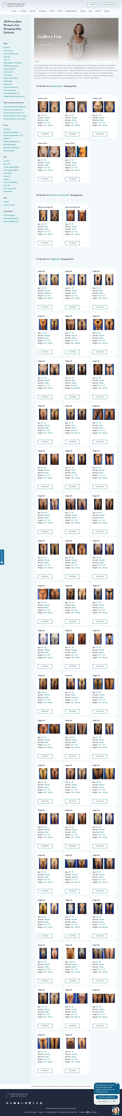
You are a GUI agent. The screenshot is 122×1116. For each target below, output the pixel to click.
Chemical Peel (9, 205)
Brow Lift (7, 164)
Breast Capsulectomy (11, 141)
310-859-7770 (93, 4)
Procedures (42, 11)
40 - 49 (43, 115)
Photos (52, 11)
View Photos (45, 134)
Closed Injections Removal (14, 113)
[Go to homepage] (42, 5)
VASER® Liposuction (11, 66)
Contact (98, 11)
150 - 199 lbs (48, 125)
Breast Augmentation (11, 132)
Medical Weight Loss (11, 221)
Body (8, 47)
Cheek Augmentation (11, 167)
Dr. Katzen (23, 11)
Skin (7, 202)
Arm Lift (6, 60)
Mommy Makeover (11, 87)
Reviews (83, 11)
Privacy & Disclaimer (31, 1112)
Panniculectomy (10, 90)
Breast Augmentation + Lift (13, 135)
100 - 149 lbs (75, 234)
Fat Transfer (8, 75)
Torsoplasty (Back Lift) (12, 93)
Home (14, 11)
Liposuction (8, 84)
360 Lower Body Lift (59, 195)
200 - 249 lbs (75, 125)
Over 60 (44, 513)
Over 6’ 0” (101, 296)
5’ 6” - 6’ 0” (47, 123)
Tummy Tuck (56, 86)
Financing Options (71, 11)
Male (46, 226)
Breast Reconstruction (11, 148)
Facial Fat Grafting (10, 182)
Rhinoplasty (8, 191)
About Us (32, 11)
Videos (60, 11)
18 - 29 (71, 115)
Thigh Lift (55, 259)
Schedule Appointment (109, 4)
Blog (90, 11)
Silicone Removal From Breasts (15, 116)
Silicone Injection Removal (16, 107)
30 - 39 (98, 115)
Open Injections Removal (13, 110)
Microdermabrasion (11, 218)
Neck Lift (7, 185)
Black (74, 165)
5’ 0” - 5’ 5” (74, 123)
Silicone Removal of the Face (14, 119)
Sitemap (41, 1112)
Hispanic (48, 293)
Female (47, 118)
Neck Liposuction (10, 188)
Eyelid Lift (7, 176)
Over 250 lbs (75, 388)
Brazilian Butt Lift (9, 69)
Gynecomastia (9, 151)
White (47, 120)
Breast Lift (7, 138)
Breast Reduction (10, 144)
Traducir (106, 11)
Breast (8, 129)
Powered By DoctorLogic (88, 1112)
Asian (101, 607)
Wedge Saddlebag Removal (14, 96)
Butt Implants (8, 72)
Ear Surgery (8, 173)
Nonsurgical (10, 215)
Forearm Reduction (11, 78)
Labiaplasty (8, 81)
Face (8, 161)
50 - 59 (43, 160)
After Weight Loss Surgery (13, 63)
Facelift (6, 179)
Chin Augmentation (11, 170)
